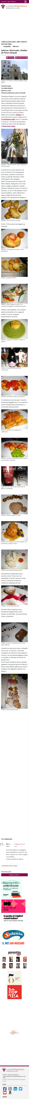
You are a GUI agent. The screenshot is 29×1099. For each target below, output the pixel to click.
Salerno (16, 46)
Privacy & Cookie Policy (8, 1079)
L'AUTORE (3, 1)
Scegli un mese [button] (14, 875)
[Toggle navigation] (25, 1)
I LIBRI (8, 1)
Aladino (18, 115)
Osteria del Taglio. (9, 126)
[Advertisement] (14, 24)
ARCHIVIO (13, 1)
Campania (7, 46)
